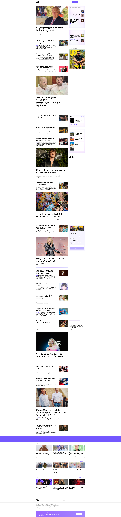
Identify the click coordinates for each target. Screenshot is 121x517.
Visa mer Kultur (81, 477)
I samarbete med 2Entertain (74, 34)
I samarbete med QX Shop (74, 39)
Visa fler (71, 26)
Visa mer (82, 116)
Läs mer (70, 329)
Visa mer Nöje (82, 461)
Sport (71, 12)
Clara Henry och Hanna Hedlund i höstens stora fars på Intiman (75, 36)
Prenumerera (63, 500)
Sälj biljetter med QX (73, 124)
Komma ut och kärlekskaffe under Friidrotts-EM (75, 10)
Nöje (70, 23)
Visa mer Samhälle (81, 443)
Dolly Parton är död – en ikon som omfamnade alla (75, 15)
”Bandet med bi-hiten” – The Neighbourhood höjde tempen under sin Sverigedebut (75, 21)
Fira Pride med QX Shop (74, 40)
